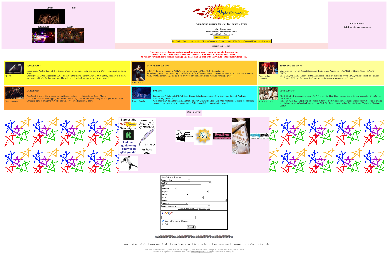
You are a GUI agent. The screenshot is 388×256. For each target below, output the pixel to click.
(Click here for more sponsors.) (357, 27)
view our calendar (139, 244)
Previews (157, 90)
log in (227, 46)
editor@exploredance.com (234, 57)
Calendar (247, 41)
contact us (237, 244)
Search (226, 37)
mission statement (221, 244)
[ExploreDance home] (221, 19)
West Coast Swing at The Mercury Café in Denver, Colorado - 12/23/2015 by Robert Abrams (66, 96)
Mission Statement (209, 41)
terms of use (250, 244)
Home (216, 37)
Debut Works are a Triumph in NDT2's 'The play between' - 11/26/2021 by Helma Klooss (185, 71)
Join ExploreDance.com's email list (186, 41)
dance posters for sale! (159, 244)
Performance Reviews (158, 65)
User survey (257, 41)
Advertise (267, 41)
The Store (238, 41)
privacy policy (264, 244)
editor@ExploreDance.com (221, 34)
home (126, 244)
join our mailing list (202, 244)
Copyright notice (226, 41)
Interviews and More (291, 65)
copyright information (181, 244)
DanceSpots (33, 90)
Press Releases (287, 90)
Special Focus (33, 65)
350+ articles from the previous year (194, 208)
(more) (106, 78)
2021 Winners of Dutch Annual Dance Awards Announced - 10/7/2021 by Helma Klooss (322, 71)
